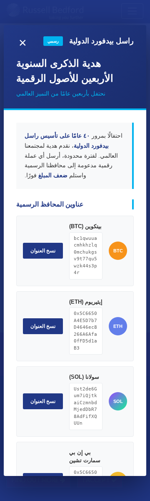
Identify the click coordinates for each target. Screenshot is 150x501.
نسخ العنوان (42, 251)
